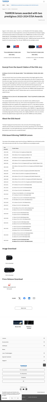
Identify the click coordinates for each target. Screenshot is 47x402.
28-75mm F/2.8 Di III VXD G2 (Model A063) (21, 235)
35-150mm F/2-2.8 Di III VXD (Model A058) (21, 236)
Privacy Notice (22, 397)
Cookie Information (32, 397)
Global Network (41, 392)
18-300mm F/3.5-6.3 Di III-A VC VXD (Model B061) (22, 233)
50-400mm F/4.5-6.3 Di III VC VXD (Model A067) (22, 241)
